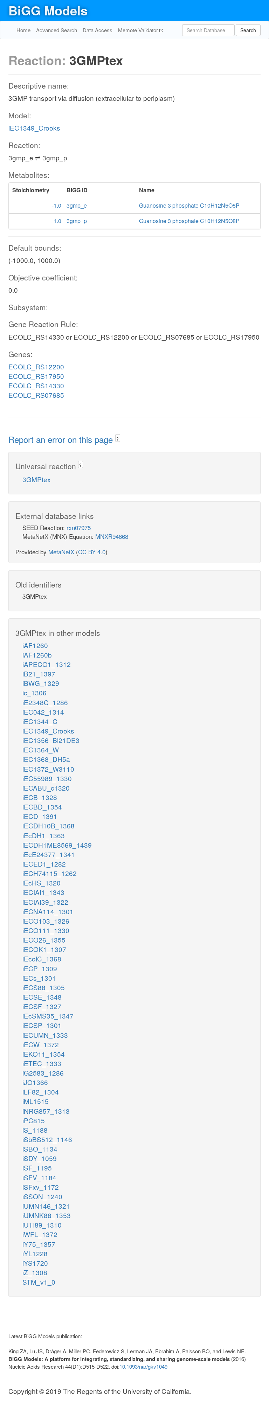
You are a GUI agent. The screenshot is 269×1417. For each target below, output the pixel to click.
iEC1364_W (40, 749)
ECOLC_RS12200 (36, 366)
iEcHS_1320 (41, 882)
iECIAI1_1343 (43, 892)
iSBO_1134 (39, 1148)
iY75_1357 (38, 1244)
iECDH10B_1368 (48, 825)
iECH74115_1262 (49, 873)
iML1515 (35, 1101)
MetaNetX (61, 551)
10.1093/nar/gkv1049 (143, 1366)
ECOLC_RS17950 (36, 376)
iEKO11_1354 (43, 1053)
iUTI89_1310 (42, 1224)
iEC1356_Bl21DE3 (51, 740)
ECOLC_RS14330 (36, 385)
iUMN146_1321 (46, 1205)
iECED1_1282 (44, 863)
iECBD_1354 (42, 806)
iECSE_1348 (42, 996)
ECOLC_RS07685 (36, 395)
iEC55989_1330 (47, 778)
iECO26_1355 (43, 939)
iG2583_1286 (43, 1072)
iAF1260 (35, 645)
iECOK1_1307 (44, 949)
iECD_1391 (39, 816)
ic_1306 (34, 692)
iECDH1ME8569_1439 (57, 844)
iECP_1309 (39, 968)
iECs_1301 (39, 977)
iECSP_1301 (42, 1025)
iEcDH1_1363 (43, 835)
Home (23, 30)
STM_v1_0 (38, 1281)
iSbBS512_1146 (47, 1139)
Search (248, 30)
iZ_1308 (34, 1272)
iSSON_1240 (42, 1196)
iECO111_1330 (45, 930)
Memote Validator (138, 30)
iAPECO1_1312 (46, 664)
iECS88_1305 (43, 987)
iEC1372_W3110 (48, 768)
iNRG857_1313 (46, 1111)
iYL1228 (35, 1253)
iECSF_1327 (41, 1006)
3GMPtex (36, 479)
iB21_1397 (38, 673)
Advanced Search (56, 30)
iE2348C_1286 (45, 702)
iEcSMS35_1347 (48, 1015)
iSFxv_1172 (40, 1187)
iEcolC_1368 (41, 958)
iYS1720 (35, 1262)
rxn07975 (79, 527)
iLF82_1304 (40, 1091)
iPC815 (33, 1120)
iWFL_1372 (39, 1234)
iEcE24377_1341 (48, 854)
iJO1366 (35, 1082)
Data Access (97, 30)
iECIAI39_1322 (45, 902)
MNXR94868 (111, 536)
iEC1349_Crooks (34, 127)
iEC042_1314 (43, 711)
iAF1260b (37, 654)
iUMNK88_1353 (46, 1215)
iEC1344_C (39, 721)
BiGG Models (48, 10)
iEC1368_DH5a (46, 759)
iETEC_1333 (41, 1063)
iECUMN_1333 (45, 1035)
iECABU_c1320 (46, 787)
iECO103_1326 (45, 920)
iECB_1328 (39, 797)
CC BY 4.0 (91, 551)
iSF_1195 (37, 1167)
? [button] (117, 439)
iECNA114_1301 (48, 911)
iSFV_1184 (39, 1177)
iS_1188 (35, 1129)
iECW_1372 (40, 1044)
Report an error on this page (61, 439)
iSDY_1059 (39, 1158)
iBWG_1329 (40, 683)
